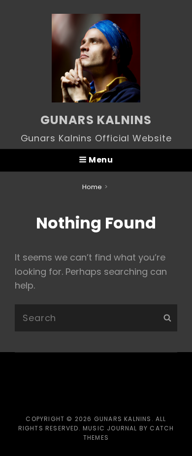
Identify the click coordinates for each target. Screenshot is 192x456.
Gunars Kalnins (96, 120)
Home (92, 187)
